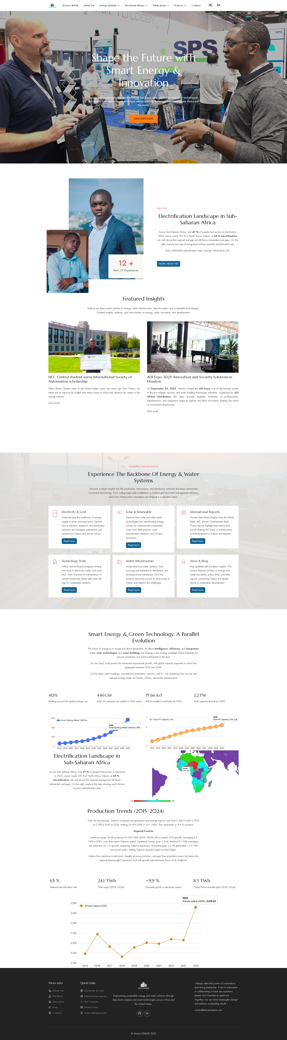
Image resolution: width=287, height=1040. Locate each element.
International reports (95, 996)
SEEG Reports (91, 1001)
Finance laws (91, 1007)
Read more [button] (69, 541)
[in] (147, 1013)
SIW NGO (58, 996)
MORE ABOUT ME (168, 263)
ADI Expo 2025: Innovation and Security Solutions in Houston (90, 379)
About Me (58, 990)
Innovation (58, 1001)
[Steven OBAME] (52, 5)
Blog (55, 1007)
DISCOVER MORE (143, 118)
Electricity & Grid (93, 990)
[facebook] (140, 1013)
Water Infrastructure (95, 1012)
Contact (57, 1012)
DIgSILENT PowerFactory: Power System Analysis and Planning (189, 379)
